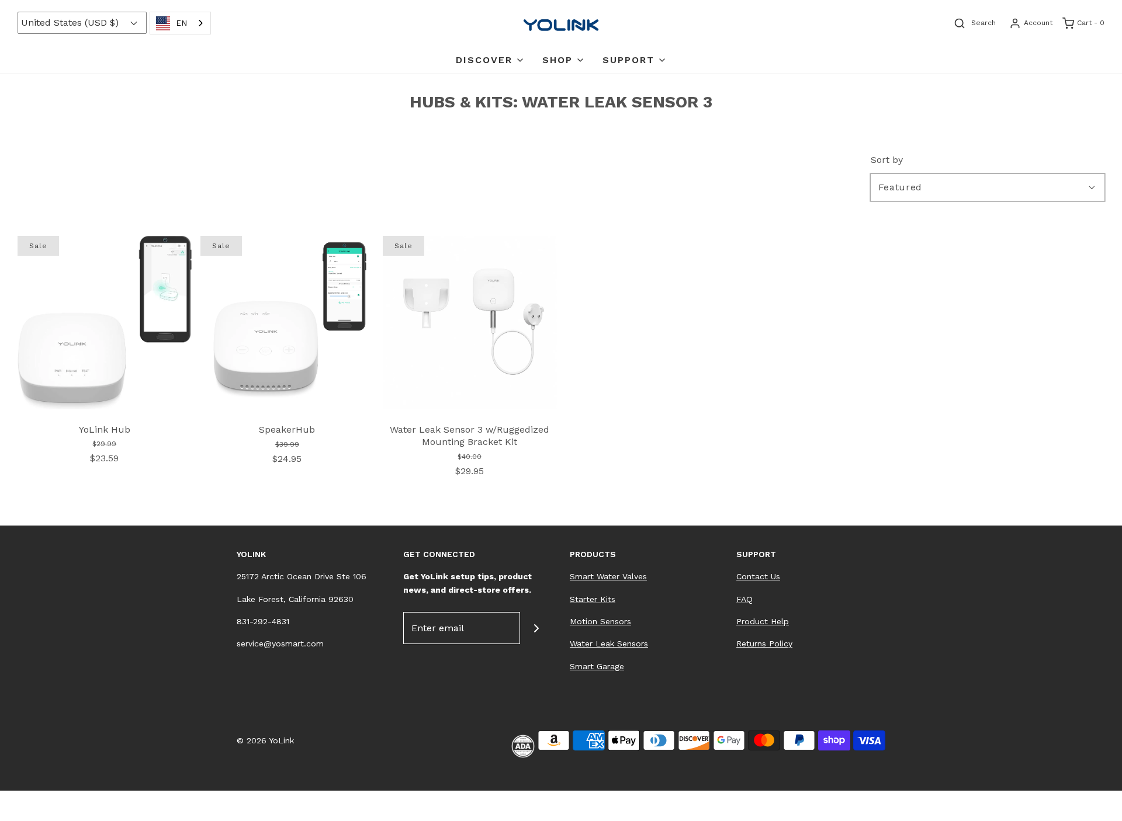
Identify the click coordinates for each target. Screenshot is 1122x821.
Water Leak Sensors (609, 643)
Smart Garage (597, 666)
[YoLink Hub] (105, 321)
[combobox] (180, 23)
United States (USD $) (71, 22)
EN (181, 23)
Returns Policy (764, 643)
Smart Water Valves (608, 576)
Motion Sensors (600, 621)
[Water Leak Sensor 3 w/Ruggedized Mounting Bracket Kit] (470, 322)
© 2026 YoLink (265, 740)
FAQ (744, 599)
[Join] (536, 628)
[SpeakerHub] (287, 322)
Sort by (887, 160)
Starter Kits (592, 599)
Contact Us (758, 576)
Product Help (762, 621)
